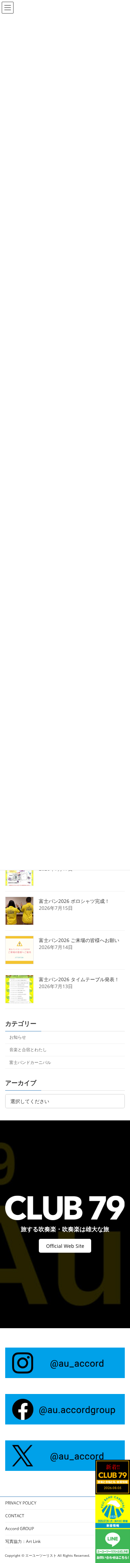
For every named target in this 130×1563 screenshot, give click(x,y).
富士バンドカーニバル (30, 1062)
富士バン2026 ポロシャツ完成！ (74, 900)
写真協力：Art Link (23, 1541)
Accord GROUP (19, 1528)
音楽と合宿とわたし (28, 1050)
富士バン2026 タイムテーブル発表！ (79, 979)
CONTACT (14, 1516)
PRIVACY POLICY (20, 1503)
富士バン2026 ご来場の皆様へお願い (79, 939)
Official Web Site (65, 1246)
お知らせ (17, 1037)
